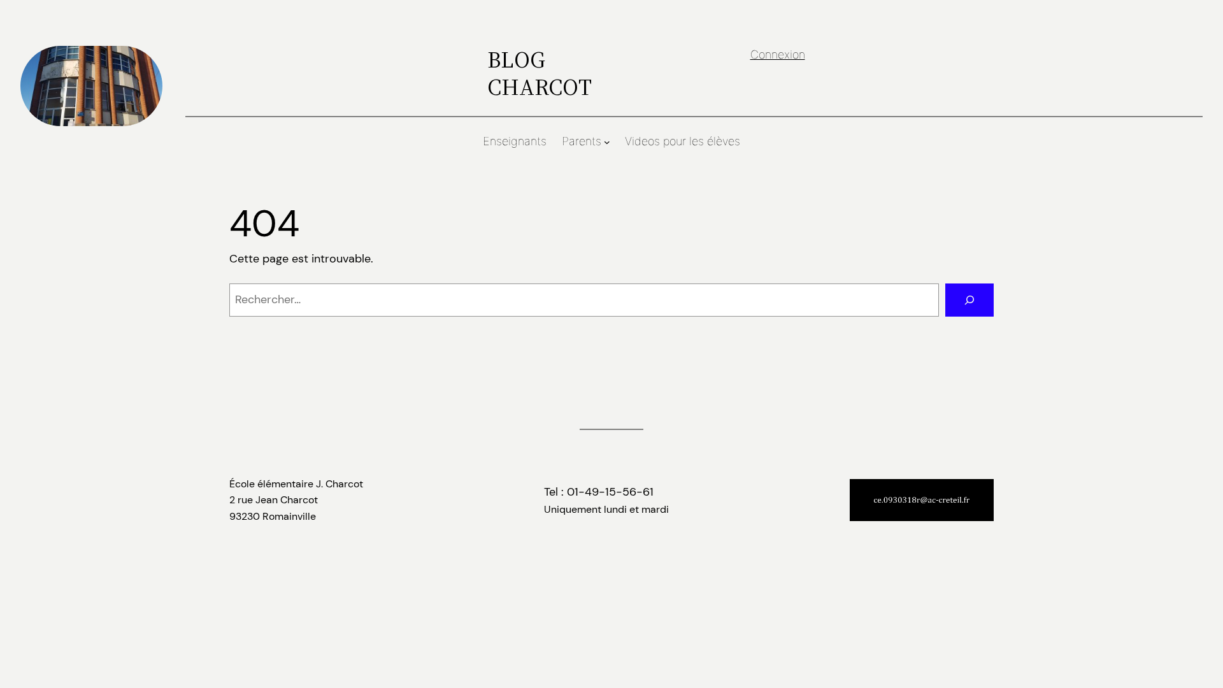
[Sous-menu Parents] (607, 142)
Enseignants (515, 141)
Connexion (777, 54)
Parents (581, 141)
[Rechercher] (969, 300)
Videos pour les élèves (682, 141)
